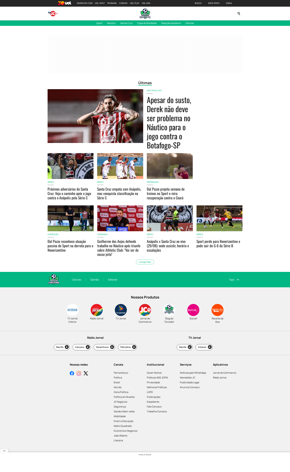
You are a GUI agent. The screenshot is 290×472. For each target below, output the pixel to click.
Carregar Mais (145, 262)
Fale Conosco (154, 406)
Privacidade (153, 382)
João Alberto (120, 435)
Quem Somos (154, 372)
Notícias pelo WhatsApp (193, 372)
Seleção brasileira (171, 23)
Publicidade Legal (189, 382)
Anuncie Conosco (190, 387)
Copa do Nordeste (147, 23)
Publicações (153, 397)
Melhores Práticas (157, 387)
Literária (118, 440)
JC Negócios (120, 401)
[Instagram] (79, 373)
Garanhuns (104, 347)
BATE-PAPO (213, 3)
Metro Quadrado (123, 426)
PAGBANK (112, 3)
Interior (204, 347)
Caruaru (82, 347)
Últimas (189, 23)
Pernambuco (121, 372)
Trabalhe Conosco (157, 411)
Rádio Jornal (219, 377)
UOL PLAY (134, 3)
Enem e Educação (123, 421)
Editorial (112, 279)
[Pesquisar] (238, 13)
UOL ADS (146, 3)
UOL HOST (100, 3)
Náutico (111, 23)
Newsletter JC (187, 377)
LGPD (150, 392)
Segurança (120, 406)
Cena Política (121, 392)
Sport (99, 23)
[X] (86, 373)
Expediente (153, 401)
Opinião (94, 279)
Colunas (76, 279)
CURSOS (123, 3)
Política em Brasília (124, 397)
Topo (231, 279)
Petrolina (127, 347)
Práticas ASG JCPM (157, 377)
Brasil (117, 382)
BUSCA (198, 3)
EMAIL (229, 3)
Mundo (117, 387)
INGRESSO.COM (84, 3)
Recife (62, 347)
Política (118, 377)
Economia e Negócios (125, 430)
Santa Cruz (126, 23)
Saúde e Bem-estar (124, 411)
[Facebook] (72, 373)
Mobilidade (120, 416)
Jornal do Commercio (224, 372)
